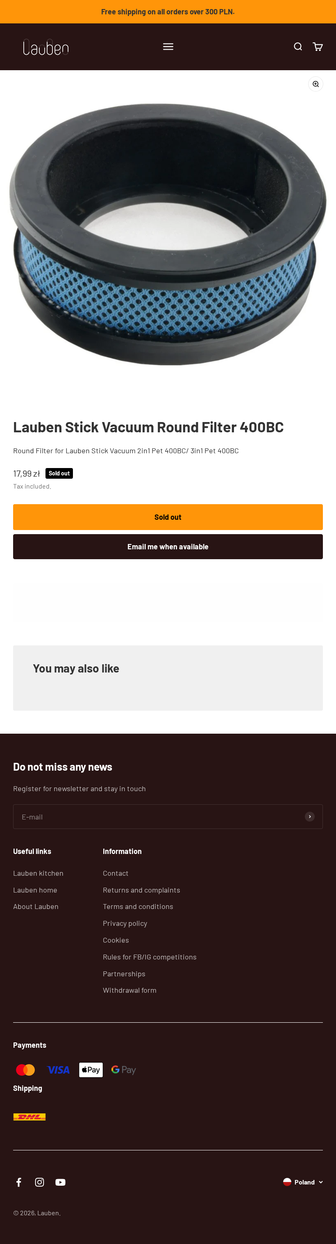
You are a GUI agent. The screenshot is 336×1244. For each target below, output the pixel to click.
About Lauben (36, 906)
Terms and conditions (138, 906)
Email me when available (168, 546)
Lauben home (35, 889)
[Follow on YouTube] (60, 1182)
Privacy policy (125, 922)
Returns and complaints (141, 889)
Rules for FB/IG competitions (150, 956)
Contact (116, 872)
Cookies (116, 939)
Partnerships (124, 973)
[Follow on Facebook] (18, 1182)
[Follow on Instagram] (39, 1182)
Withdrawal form (130, 989)
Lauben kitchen (38, 872)
